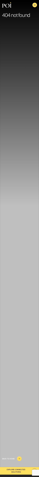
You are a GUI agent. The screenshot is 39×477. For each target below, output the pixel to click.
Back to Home (8, 459)
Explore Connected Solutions (16, 471)
